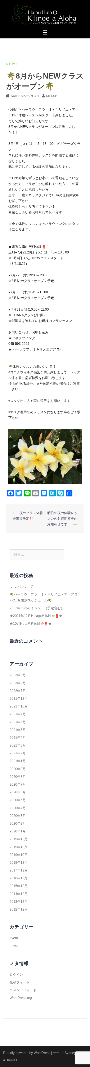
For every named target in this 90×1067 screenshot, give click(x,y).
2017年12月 (19, 870)
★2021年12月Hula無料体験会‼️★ (36, 616)
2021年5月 (18, 730)
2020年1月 (18, 831)
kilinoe (51, 95)
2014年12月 (19, 894)
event (14, 938)
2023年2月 (18, 683)
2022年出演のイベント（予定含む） (37, 608)
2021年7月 (18, 714)
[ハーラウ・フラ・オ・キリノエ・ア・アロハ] (45, 14)
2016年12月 (19, 878)
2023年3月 (18, 675)
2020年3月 (18, 816)
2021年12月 (19, 698)
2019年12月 (19, 839)
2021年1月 (18, 761)
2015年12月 (19, 886)
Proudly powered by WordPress (26, 1053)
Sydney (70, 1053)
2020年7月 (18, 784)
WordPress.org (21, 998)
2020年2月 (18, 823)
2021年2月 (18, 753)
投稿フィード (20, 982)
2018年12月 (19, 862)
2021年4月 (18, 737)
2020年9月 (18, 769)
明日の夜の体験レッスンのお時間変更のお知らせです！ (62, 518)
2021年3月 (18, 745)
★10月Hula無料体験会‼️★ (30, 623)
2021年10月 (19, 706)
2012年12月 (19, 909)
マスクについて (21, 586)
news (12, 64)
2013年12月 (19, 901)
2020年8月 (18, 776)
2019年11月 (18, 847)
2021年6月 (18, 722)
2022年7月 (18, 691)
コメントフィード (23, 990)
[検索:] (37, 554)
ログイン (16, 974)
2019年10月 (19, 855)
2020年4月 (18, 808)
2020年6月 (18, 792)
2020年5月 (18, 800)
